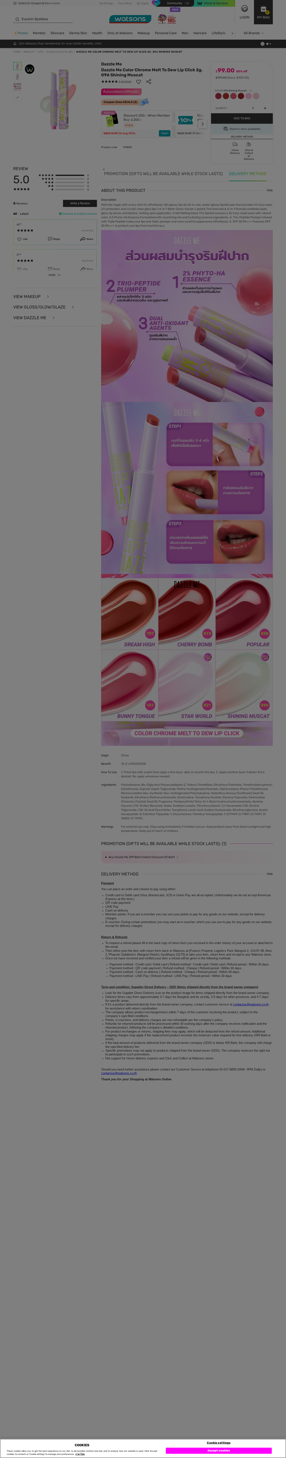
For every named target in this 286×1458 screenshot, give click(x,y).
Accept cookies (218, 1450)
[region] (143, 1448)
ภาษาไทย (80, 1454)
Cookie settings (219, 1442)
